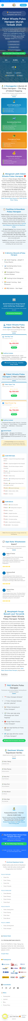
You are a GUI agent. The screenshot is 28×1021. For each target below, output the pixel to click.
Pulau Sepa (6, 915)
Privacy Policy (6, 1005)
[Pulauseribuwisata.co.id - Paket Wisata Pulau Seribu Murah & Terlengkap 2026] (14, 5)
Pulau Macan (7, 918)
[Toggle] (2, 260)
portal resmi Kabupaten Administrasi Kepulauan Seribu (14, 225)
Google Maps (5, 953)
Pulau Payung (7, 912)
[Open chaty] (5, 1016)
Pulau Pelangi (7, 896)
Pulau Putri (6, 883)
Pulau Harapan (7, 928)
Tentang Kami (6, 996)
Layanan (5, 999)
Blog (4, 1002)
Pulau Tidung (7, 880)
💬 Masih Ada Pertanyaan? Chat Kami (14, 740)
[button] (2, 5)
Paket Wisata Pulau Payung (9, 198)
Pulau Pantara (7, 899)
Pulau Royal (7, 902)
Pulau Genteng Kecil (9, 925)
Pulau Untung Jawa (8, 909)
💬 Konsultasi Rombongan (14, 313)
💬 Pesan (14, 347)
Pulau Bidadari (7, 893)
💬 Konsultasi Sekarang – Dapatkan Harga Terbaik (14, 363)
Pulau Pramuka (7, 886)
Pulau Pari (6, 877)
